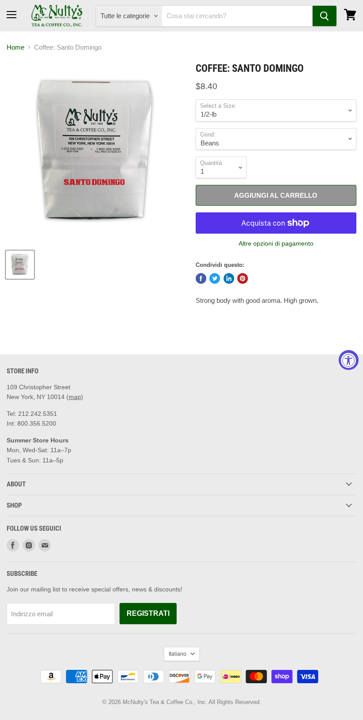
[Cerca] (324, 16)
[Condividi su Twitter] (214, 278)
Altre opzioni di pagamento (276, 243)
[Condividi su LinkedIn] (229, 278)
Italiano (177, 654)
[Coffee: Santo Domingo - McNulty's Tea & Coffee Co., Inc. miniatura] (20, 264)
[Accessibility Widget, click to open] (349, 360)
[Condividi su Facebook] (201, 278)
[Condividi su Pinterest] (242, 278)
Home (15, 47)
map (75, 396)
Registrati (148, 613)
